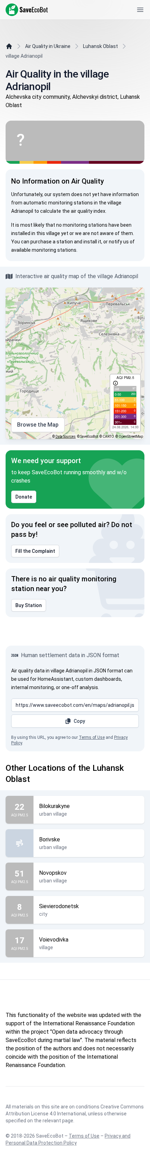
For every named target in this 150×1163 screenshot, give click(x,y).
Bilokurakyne (54, 806)
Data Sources (65, 436)
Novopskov (53, 873)
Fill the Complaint (35, 551)
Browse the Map (38, 424)
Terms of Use (92, 737)
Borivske (49, 839)
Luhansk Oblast (100, 46)
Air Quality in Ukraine (47, 46)
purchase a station (51, 241)
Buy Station (28, 605)
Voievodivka (53, 939)
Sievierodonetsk (59, 906)
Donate (23, 497)
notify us (119, 241)
